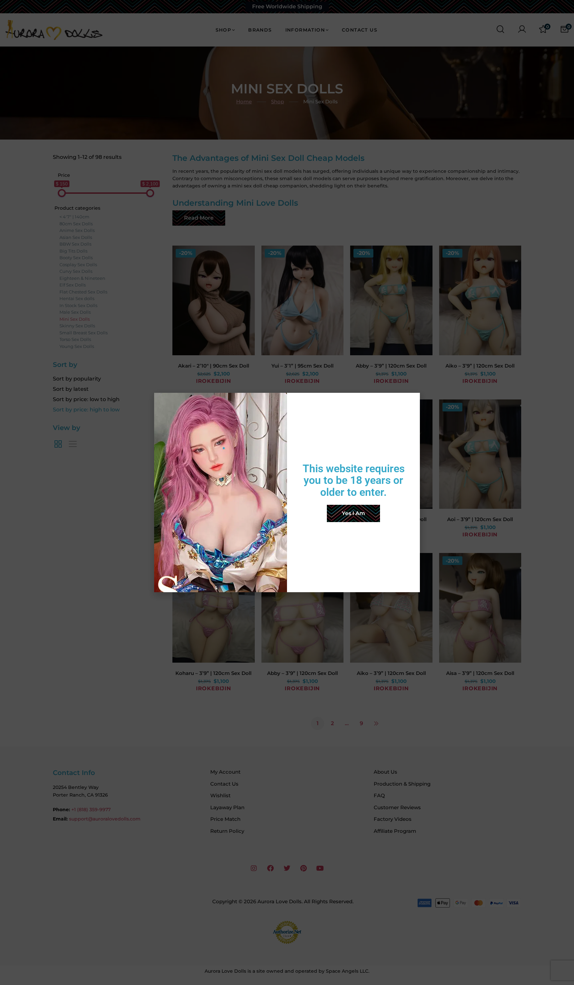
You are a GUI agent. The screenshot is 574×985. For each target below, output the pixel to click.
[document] (287, 492)
